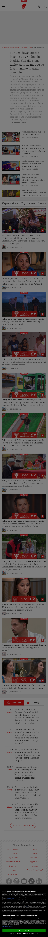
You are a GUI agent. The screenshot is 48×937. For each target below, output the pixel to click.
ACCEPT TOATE (24, 930)
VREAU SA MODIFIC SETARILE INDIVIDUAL (24, 933)
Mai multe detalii (10, 898)
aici (27, 906)
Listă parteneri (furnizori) (7, 926)
